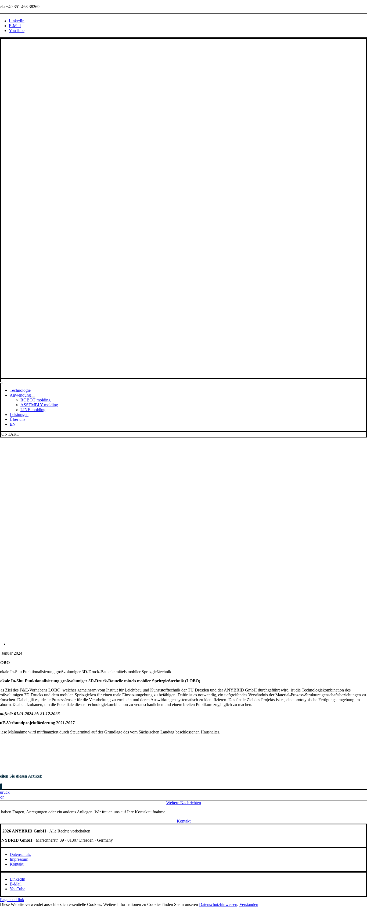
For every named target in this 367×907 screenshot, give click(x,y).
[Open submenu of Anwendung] (33, 396)
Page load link (12, 899)
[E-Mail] (1, 787)
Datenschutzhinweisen (218, 904)
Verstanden (248, 904)
